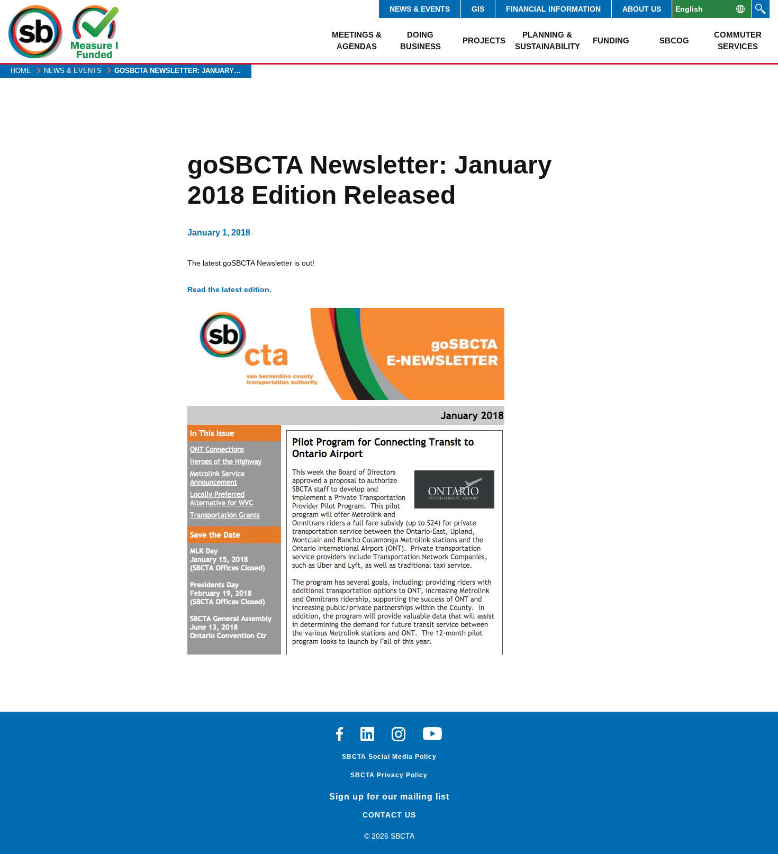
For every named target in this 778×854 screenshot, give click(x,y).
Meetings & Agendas (357, 40)
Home (21, 71)
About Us (641, 9)
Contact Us (389, 815)
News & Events (420, 9)
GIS (478, 9)
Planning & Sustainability (547, 40)
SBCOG (674, 40)
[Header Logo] (35, 32)
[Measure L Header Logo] (95, 32)
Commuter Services (738, 40)
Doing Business (420, 40)
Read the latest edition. (229, 289)
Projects (484, 40)
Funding (611, 40)
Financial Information (553, 9)
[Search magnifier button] (761, 9)
